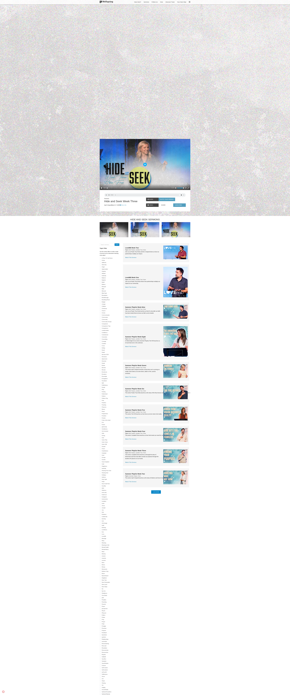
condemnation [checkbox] (105, 330)
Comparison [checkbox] (105, 323)
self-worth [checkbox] (104, 672)
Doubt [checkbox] (103, 363)
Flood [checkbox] (103, 411)
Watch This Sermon (130, 257)
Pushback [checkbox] (104, 632)
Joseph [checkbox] (103, 507)
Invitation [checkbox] (104, 501)
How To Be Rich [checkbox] (106, 483)
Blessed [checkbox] (104, 291)
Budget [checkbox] (103, 302)
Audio (151, 199)
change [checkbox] (103, 304)
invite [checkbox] (103, 503)
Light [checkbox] (103, 525)
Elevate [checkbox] (104, 369)
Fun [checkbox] (103, 422)
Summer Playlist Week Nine (135, 307)
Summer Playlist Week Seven (135, 365)
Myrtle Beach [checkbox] (105, 575)
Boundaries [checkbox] (104, 295)
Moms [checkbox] (103, 564)
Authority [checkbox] (104, 275)
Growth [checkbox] (103, 459)
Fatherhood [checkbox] (104, 394)
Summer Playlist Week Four (135, 431)
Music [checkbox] (103, 573)
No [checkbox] (102, 588)
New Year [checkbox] (104, 580)
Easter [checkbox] (103, 365)
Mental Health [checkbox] (105, 547)
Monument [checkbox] (104, 569)
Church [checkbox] (103, 310)
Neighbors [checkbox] (104, 578)
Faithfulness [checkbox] (105, 385)
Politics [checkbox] (103, 615)
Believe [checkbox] (103, 284)
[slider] (139, 188)
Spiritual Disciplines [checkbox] (106, 691)
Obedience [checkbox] (104, 593)
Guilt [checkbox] (103, 464)
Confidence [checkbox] (104, 332)
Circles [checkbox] (103, 313)
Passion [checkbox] (104, 604)
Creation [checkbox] (104, 343)
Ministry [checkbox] (104, 553)
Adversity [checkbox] (104, 264)
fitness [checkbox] (103, 409)
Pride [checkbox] (103, 624)
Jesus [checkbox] (103, 505)
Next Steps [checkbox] (104, 586)
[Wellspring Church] (106, 2)
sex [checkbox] (103, 678)
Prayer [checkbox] (103, 621)
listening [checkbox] (104, 527)
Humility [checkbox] (104, 486)
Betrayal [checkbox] (104, 286)
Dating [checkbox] (103, 348)
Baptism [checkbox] (104, 280)
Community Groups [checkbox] (107, 321)
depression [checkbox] (104, 359)
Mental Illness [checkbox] (105, 549)
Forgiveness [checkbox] (105, 413)
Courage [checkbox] (104, 341)
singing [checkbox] (103, 687)
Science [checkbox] (104, 665)
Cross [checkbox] (103, 345)
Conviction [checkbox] (104, 337)
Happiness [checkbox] (104, 466)
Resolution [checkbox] (104, 648)
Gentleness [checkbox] (104, 429)
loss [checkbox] (103, 532)
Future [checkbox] (103, 424)
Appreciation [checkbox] (105, 269)
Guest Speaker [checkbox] (105, 461)
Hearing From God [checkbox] (106, 470)
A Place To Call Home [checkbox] (107, 258)
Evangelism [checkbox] (105, 378)
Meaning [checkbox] (104, 542)
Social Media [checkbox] (105, 689)
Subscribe (178, 205)
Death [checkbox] (103, 352)
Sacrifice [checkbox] (104, 659)
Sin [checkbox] (102, 685)
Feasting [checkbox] (104, 405)
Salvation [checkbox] (104, 661)
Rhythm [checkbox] (104, 654)
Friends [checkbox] (104, 418)
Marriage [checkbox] (104, 538)
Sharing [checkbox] (104, 683)
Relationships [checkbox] (105, 639)
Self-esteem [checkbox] (105, 670)
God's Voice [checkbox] (105, 442)
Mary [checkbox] (103, 540)
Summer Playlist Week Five (135, 410)
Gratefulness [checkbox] (105, 451)
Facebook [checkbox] (104, 380)
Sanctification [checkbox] (105, 663)
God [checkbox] (103, 437)
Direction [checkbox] (104, 361)
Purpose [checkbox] (104, 630)
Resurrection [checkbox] (105, 652)
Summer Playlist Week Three (135, 450)
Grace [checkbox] (103, 448)
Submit (116, 244)
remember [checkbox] (104, 641)
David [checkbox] (103, 350)
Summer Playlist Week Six (134, 389)
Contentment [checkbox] (105, 334)
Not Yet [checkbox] (103, 591)
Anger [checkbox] (103, 267)
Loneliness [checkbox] (104, 529)
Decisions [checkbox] (104, 356)
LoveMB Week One (132, 277)
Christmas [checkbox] (104, 308)
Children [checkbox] (104, 306)
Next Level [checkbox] (104, 584)
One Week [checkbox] (104, 595)
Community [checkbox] (105, 319)
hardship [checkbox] (104, 468)
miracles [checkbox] (104, 558)
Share (163, 205)
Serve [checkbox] (103, 676)
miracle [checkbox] (103, 556)
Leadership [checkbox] (104, 516)
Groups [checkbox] (104, 457)
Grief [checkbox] (103, 455)
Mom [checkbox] (103, 562)
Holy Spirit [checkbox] (104, 479)
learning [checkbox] (104, 518)
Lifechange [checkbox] (104, 523)
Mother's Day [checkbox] (105, 571)
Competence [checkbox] (105, 328)
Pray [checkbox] (103, 619)
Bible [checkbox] (103, 288)
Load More (156, 492)
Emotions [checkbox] (104, 374)
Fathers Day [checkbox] (105, 398)
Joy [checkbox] (103, 510)
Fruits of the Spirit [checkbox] (106, 420)
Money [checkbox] (103, 567)
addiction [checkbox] (104, 262)
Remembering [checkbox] (105, 643)
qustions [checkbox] (104, 637)
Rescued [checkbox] (104, 645)
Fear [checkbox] (103, 400)
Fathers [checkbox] (104, 396)
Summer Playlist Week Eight (135, 337)
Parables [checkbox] (104, 599)
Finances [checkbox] (104, 407)
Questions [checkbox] (104, 634)
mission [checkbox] (104, 560)
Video (151, 205)
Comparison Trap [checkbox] (106, 326)
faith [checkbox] (103, 383)
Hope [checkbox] (103, 481)
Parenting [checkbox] (104, 602)
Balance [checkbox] (104, 277)
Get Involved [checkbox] (105, 431)
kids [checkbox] (103, 512)
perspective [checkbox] (105, 608)
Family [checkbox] (103, 387)
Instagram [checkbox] (104, 496)
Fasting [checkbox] (103, 391)
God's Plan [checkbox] (104, 440)
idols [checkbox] (103, 488)
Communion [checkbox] (105, 317)
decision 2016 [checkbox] (105, 354)
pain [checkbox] (103, 597)
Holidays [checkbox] (104, 475)
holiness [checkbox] (104, 477)
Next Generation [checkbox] (106, 582)
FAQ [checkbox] (103, 389)
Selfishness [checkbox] (105, 674)
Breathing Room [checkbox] (106, 299)
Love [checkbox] (103, 534)
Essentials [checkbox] (104, 376)
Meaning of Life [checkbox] (105, 545)
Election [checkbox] (104, 367)
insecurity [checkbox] (104, 492)
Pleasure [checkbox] (104, 613)
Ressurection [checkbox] (105, 650)
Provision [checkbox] (104, 628)
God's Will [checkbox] (104, 444)
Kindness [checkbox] (104, 514)
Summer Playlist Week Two (135, 474)
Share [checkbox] (103, 680)
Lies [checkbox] (103, 521)
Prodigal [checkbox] (104, 626)
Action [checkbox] (103, 260)
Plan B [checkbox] (103, 610)
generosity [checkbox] (104, 426)
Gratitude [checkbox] (104, 453)
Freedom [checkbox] (104, 415)
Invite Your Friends (167, 199)
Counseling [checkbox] (104, 339)
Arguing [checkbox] (104, 271)
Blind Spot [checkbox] (104, 293)
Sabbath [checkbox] (104, 656)
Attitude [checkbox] (104, 273)
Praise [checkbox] (103, 617)
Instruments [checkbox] (105, 499)
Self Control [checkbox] (105, 667)
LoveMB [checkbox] (104, 536)
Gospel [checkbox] (103, 446)
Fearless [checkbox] (104, 402)
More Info (123, 205)
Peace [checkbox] (103, 606)
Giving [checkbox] (103, 435)
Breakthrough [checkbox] (105, 297)
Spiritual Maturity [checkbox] (106, 694)
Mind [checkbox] (103, 551)
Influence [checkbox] (104, 490)
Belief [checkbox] (103, 282)
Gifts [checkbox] (103, 433)
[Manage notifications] (3, 691)
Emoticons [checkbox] (104, 372)
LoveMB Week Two (132, 248)
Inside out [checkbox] (104, 494)
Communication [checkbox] (106, 315)
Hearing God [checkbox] (105, 472)
